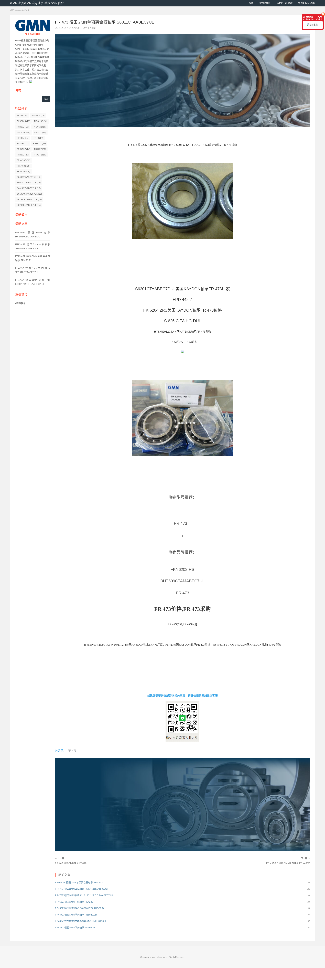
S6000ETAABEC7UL (28, 177)
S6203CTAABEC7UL (29, 205)
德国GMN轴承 (306, 3)
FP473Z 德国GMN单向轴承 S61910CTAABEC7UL (81, 889)
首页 (251, 3)
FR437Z (23, 155)
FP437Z (22, 138)
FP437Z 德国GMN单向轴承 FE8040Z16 (76, 914)
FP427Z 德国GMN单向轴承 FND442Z (75, 927)
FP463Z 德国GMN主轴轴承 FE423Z (74, 901)
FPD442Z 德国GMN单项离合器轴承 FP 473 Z (79, 882)
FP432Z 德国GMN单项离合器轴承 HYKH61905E (81, 921)
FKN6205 (23, 121)
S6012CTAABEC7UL (29, 183)
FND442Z (39, 127)
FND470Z (23, 132)
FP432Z (40, 132)
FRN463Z (23, 166)
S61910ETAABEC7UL (29, 199)
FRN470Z (23, 171)
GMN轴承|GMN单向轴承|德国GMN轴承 (37, 3)
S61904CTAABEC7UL (29, 194)
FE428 (22, 115)
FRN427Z (39, 155)
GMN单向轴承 (284, 3)
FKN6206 (40, 121)
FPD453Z (23, 149)
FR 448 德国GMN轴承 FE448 (70, 863)
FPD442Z (39, 143)
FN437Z (23, 127)
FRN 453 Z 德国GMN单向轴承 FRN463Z (288, 863)
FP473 (38, 138)
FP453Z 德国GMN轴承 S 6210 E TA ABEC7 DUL (81, 908)
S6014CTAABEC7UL (29, 188)
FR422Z (40, 149)
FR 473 (72, 750)
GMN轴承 (264, 3)
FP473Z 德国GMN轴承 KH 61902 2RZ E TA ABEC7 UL (84, 895)
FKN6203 (38, 115)
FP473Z (22, 143)
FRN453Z (23, 160)
